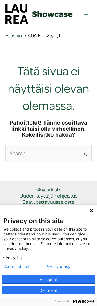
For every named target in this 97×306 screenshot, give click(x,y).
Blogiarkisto (49, 190)
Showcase (52, 14)
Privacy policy (58, 266)
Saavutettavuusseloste (48, 202)
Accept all (48, 279)
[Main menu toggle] (86, 14)
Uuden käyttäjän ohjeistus (49, 196)
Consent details (16, 266)
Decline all (48, 290)
